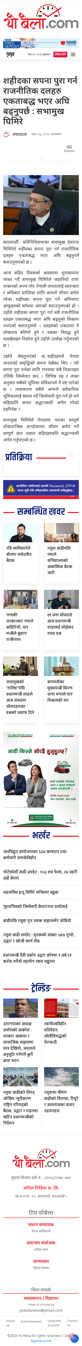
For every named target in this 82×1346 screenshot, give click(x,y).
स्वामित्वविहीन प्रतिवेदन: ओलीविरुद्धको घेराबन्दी (55, 1033)
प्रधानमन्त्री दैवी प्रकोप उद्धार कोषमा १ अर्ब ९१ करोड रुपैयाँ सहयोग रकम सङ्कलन (37, 958)
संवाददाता (20, 134)
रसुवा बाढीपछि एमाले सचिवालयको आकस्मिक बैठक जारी (59, 561)
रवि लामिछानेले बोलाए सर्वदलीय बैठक (19, 554)
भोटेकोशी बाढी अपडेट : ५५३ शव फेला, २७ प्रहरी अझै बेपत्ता (40, 875)
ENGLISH (60, 54)
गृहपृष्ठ (10, 54)
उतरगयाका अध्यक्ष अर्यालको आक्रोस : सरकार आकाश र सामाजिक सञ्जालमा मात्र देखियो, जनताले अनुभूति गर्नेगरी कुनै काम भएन (19, 1042)
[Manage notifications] (72, 1336)
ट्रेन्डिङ (41, 988)
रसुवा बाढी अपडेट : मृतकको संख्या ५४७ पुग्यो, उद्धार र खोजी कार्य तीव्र (39, 938)
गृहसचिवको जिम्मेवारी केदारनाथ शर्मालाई (35, 906)
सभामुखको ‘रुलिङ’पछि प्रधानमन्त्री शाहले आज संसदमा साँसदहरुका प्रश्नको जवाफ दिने (20, 697)
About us (10, 1323)
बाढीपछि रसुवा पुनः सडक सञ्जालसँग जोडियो (37, 920)
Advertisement (31, 1321)
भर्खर (41, 836)
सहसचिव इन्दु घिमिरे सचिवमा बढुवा (30, 892)
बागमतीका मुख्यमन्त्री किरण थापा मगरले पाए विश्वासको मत (60, 691)
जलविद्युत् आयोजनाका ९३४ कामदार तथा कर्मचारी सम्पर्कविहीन (35, 855)
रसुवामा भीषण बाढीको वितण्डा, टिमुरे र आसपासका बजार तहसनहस (61, 1102)
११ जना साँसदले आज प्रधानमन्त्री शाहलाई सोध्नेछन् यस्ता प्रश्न (60, 624)
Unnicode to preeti (54, 1323)
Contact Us (72, 1323)
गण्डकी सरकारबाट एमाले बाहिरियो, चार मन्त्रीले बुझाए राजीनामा (19, 627)
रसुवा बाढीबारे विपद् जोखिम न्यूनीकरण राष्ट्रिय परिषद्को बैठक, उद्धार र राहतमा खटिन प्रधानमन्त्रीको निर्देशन (20, 1108)
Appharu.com (41, 1341)
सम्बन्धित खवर (41, 512)
